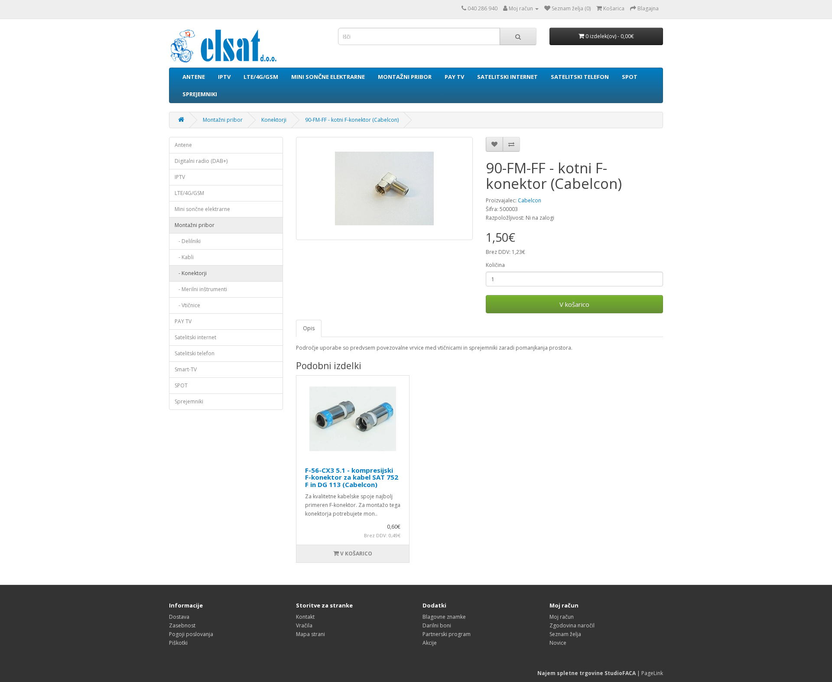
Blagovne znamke (444, 616)
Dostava (179, 616)
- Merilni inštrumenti (201, 289)
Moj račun (561, 616)
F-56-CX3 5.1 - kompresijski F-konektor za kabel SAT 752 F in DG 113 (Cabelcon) (351, 477)
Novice (557, 642)
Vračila (304, 625)
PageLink (652, 673)
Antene (193, 77)
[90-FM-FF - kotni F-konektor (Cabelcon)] (384, 188)
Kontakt (305, 616)
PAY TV (454, 77)
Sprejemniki (199, 94)
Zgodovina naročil (572, 625)
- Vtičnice (187, 305)
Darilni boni (436, 625)
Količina (495, 265)
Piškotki (178, 642)
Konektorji (273, 119)
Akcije (429, 642)
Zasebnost (182, 625)
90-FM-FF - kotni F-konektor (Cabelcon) (352, 119)
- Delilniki (188, 241)
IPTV (224, 77)
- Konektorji (191, 273)
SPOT (629, 77)
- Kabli (184, 257)
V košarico (574, 304)
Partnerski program (446, 634)
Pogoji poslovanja (191, 634)
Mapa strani (310, 634)
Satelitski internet (507, 77)
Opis (309, 328)
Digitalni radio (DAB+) (201, 161)
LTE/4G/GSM (261, 77)
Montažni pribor (405, 77)
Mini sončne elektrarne (328, 77)
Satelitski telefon (580, 77)
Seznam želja (565, 634)
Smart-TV (186, 369)
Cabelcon (529, 200)
